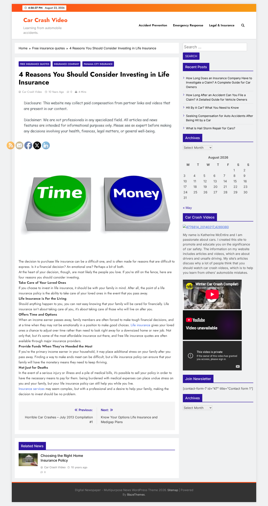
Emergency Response (188, 25)
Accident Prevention (153, 25)
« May (187, 208)
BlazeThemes (136, 494)
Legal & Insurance (221, 25)
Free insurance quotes (34, 64)
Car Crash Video (45, 20)
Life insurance (140, 325)
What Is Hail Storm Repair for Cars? (210, 128)
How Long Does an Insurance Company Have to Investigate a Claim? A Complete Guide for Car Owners (219, 82)
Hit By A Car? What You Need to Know (212, 107)
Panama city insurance (98, 64)
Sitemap (172, 490)
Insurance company (66, 64)
